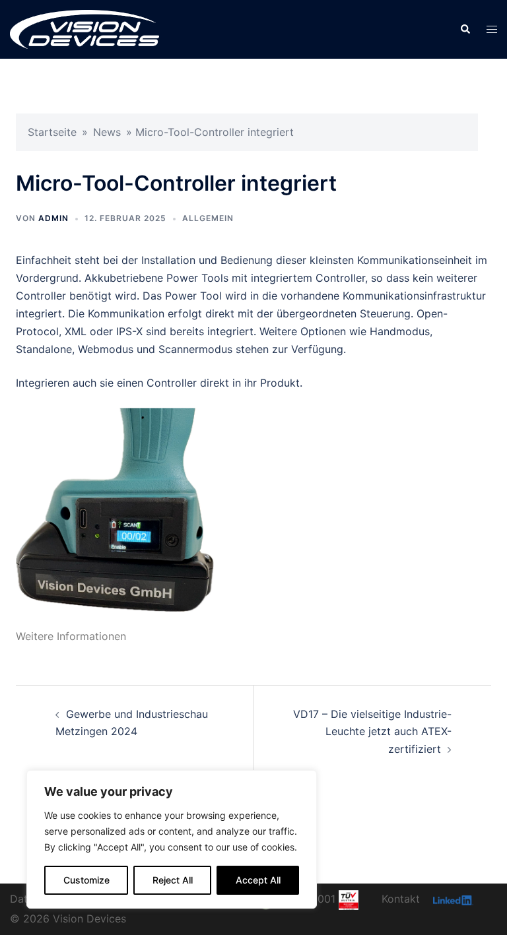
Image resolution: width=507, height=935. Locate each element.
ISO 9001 (314, 898)
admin (53, 218)
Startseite (52, 132)
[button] (464, 29)
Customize (86, 880)
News (107, 132)
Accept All (258, 880)
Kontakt (401, 898)
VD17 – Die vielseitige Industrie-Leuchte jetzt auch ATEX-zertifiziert (372, 731)
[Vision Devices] (84, 28)
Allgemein (208, 218)
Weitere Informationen (71, 636)
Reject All (172, 880)
